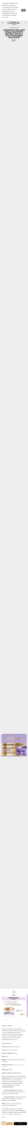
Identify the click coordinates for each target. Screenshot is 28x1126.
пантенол (4, 1066)
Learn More (5, 17)
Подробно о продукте (7, 1025)
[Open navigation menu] (25, 23)
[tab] (7, 1123)
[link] (14, 40)
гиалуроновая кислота (18, 1064)
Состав (3, 1121)
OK (23, 10)
